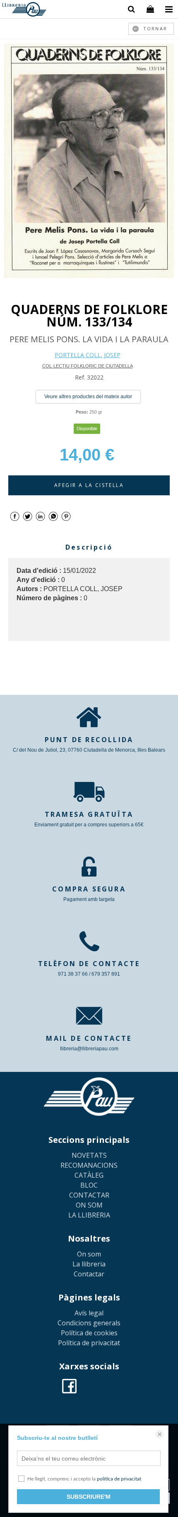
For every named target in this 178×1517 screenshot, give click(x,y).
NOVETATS (89, 1155)
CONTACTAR (89, 1195)
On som (89, 1254)
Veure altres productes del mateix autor (88, 396)
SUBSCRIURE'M (89, 1496)
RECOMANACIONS (89, 1165)
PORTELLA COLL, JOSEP (87, 355)
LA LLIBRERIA (89, 1215)
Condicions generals (89, 1322)
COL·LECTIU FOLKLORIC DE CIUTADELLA (87, 365)
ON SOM (89, 1205)
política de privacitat (119, 1478)
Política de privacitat (89, 1342)
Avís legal (89, 1312)
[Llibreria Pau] (24, 10)
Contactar (89, 1273)
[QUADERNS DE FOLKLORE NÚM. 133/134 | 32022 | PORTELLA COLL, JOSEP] (89, 161)
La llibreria (89, 1264)
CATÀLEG (89, 1175)
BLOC (89, 1185)
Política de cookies (89, 1332)
